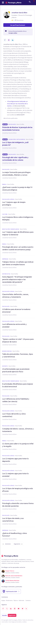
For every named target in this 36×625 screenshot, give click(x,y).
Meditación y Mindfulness (10, 229)
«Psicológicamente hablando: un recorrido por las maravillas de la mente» (17, 103)
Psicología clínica (8, 199)
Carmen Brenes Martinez (12, 580)
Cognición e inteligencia (16, 139)
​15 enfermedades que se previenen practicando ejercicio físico (16, 370)
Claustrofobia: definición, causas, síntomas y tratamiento (15, 295)
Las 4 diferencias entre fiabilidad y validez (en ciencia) (15, 400)
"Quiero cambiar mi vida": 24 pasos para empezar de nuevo (18, 340)
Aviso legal (11, 622)
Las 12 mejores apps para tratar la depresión (15, 459)
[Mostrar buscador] (29, 1)
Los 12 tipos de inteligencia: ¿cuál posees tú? (15, 143)
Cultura (4, 214)
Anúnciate (21, 600)
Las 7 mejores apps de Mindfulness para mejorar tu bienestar (17, 233)
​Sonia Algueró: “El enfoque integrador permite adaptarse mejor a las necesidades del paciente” (17, 279)
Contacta (27, 600)
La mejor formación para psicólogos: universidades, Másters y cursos (16, 173)
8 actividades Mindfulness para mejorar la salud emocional (17, 385)
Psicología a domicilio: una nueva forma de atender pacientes (18, 504)
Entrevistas (6, 274)
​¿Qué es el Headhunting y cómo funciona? (14, 534)
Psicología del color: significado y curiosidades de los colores (15, 158)
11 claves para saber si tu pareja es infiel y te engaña (17, 444)
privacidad (18, 622)
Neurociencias (7, 351)
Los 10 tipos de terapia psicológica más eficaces (17, 489)
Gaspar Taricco (9, 571)
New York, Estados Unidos (12, 577)
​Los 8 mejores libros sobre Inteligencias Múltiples (17, 218)
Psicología (12, 124)
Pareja (4, 184)
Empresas (5, 259)
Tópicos (15, 600)
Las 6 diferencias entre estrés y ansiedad (14, 325)
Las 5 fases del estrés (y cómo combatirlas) (14, 415)
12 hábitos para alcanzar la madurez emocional (16, 310)
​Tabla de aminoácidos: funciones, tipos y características (17, 355)
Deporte (5, 366)
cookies (24, 622)
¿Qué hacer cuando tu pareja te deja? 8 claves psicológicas (17, 188)
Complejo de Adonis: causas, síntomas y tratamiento (18, 429)
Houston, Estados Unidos (12, 573)
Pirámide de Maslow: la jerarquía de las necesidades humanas (17, 128)
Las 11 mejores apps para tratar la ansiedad (15, 474)
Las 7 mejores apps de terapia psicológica (13, 203)
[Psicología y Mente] (13, 2)
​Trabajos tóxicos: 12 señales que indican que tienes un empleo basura (18, 263)
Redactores (9, 600)
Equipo (3, 600)
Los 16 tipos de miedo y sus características (13, 519)
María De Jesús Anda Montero (13, 576)
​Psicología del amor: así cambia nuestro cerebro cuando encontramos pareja (17, 248)
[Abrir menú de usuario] (33, 1)
